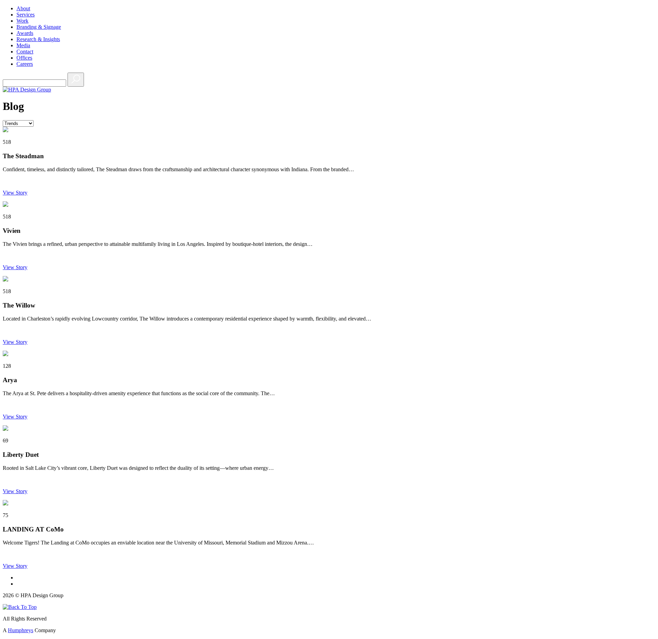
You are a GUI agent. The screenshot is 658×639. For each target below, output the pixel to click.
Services (25, 14)
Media (23, 45)
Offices (24, 58)
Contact (24, 51)
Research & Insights (38, 39)
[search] (76, 80)
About (23, 8)
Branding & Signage (38, 27)
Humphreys (20, 630)
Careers (24, 64)
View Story (15, 193)
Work (22, 21)
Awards (24, 33)
